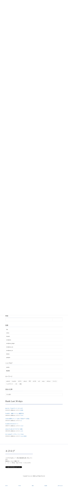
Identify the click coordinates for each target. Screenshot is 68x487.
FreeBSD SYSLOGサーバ (11, 423)
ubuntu (7, 354)
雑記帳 (8, 370)
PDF (30, 381)
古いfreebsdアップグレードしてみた (14, 434)
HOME (19, 485)
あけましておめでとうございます (14, 408)
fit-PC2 (19, 381)
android (8, 381)
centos (7, 333)
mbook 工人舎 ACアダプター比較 (13, 429)
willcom (48, 381)
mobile (7, 367)
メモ (16, 384)
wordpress (8, 340)
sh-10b (34, 381)
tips (7, 329)
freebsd (8, 336)
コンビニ (54, 381)
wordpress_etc (9, 350)
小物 (20, 384)
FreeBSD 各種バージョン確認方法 (14, 413)
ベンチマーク (9, 384)
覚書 (33, 485)
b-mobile (14, 381)
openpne (8, 357)
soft (39, 381)
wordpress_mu (9, 347)
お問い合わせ (60, 485)
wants (43, 381)
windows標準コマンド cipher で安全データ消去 (17, 418)
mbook (25, 381)
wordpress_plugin (10, 343)
